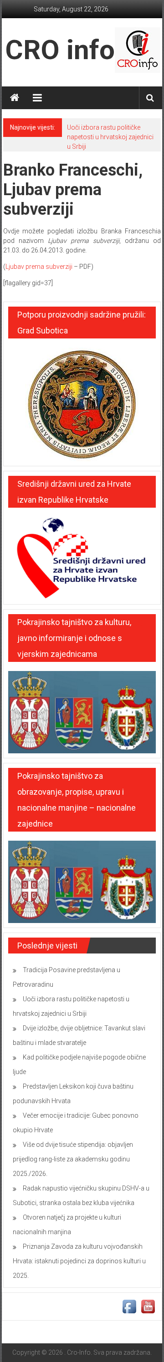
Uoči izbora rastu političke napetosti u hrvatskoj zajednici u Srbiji (110, 137)
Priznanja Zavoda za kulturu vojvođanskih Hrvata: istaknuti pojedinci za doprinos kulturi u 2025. (79, 1261)
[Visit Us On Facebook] (129, 1306)
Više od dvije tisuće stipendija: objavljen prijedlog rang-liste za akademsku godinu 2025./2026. (73, 1159)
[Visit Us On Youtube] (147, 1306)
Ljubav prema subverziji (38, 266)
